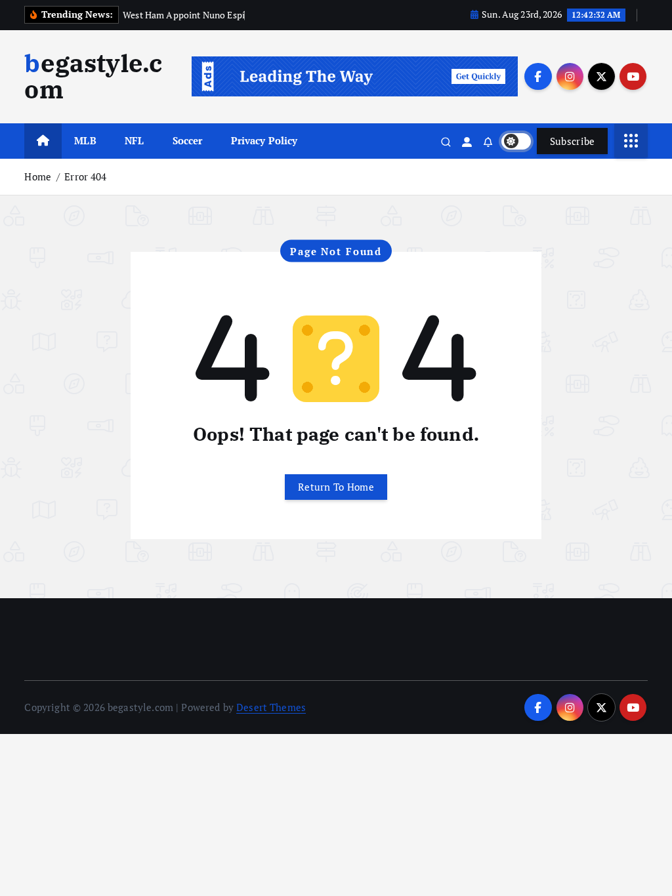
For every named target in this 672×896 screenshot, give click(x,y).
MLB (85, 140)
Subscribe (572, 141)
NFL (134, 140)
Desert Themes (271, 707)
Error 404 (85, 176)
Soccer (188, 140)
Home (37, 176)
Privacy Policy (264, 140)
